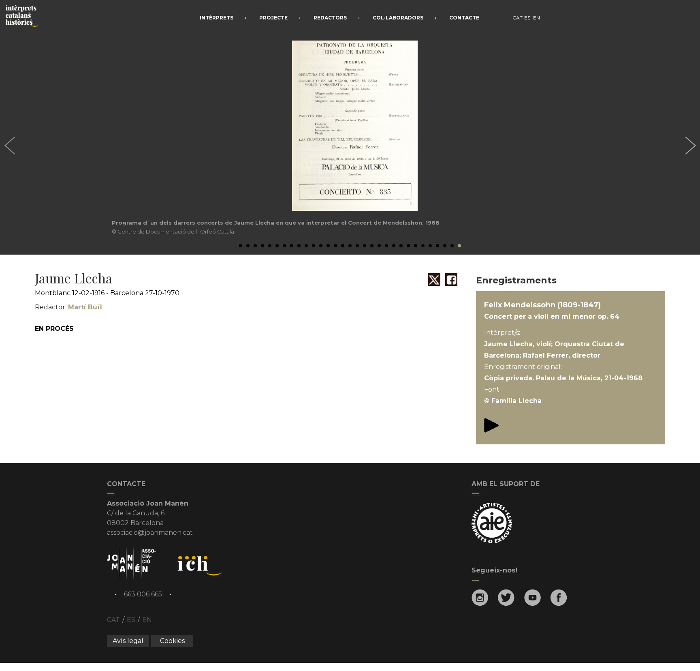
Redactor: (68, 307)
